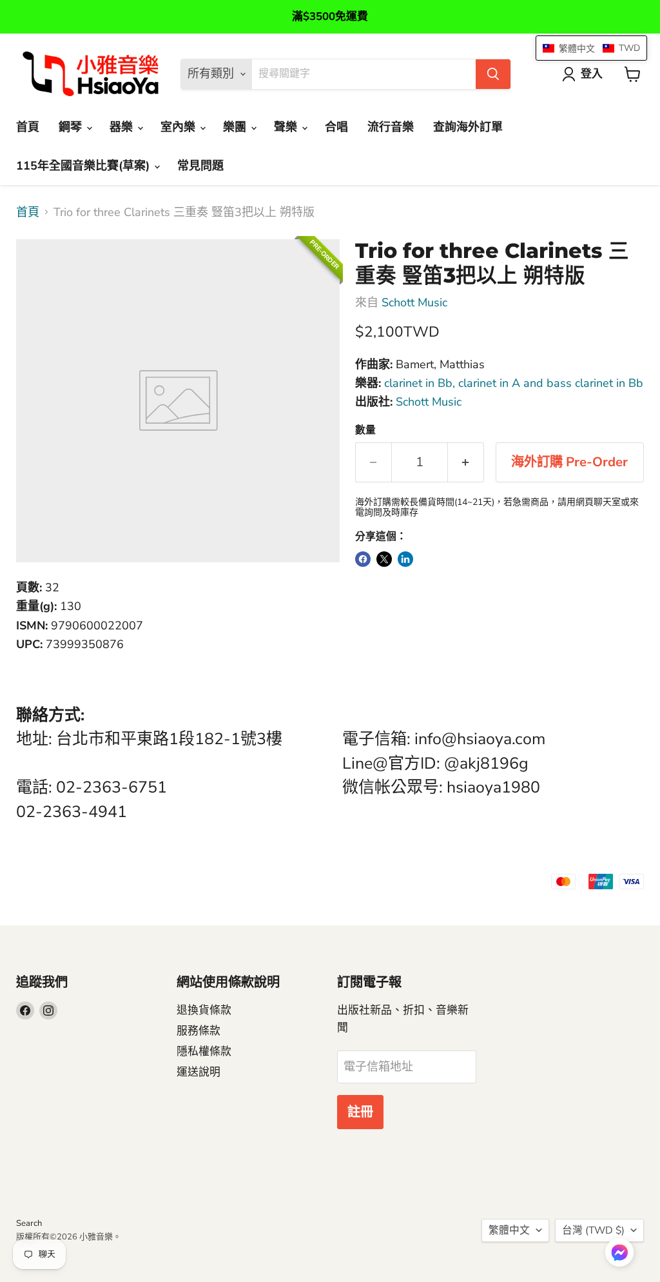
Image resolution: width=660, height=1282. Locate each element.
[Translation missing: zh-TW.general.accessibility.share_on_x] (384, 559)
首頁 (27, 127)
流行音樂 (390, 127)
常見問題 (200, 165)
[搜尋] (493, 74)
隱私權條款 (204, 1051)
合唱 (336, 127)
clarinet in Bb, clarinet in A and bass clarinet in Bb (513, 383)
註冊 (360, 1112)
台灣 (593, 1230)
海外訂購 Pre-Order (569, 462)
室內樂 (179, 127)
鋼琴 (72, 127)
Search (29, 1223)
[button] (619, 1253)
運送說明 (198, 1072)
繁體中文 (509, 1230)
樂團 (236, 127)
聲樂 (287, 127)
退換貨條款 (204, 1010)
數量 (365, 430)
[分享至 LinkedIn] (405, 559)
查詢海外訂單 (468, 127)
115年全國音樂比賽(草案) (84, 165)
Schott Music (414, 302)
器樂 (123, 127)
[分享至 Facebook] (363, 559)
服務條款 (198, 1030)
